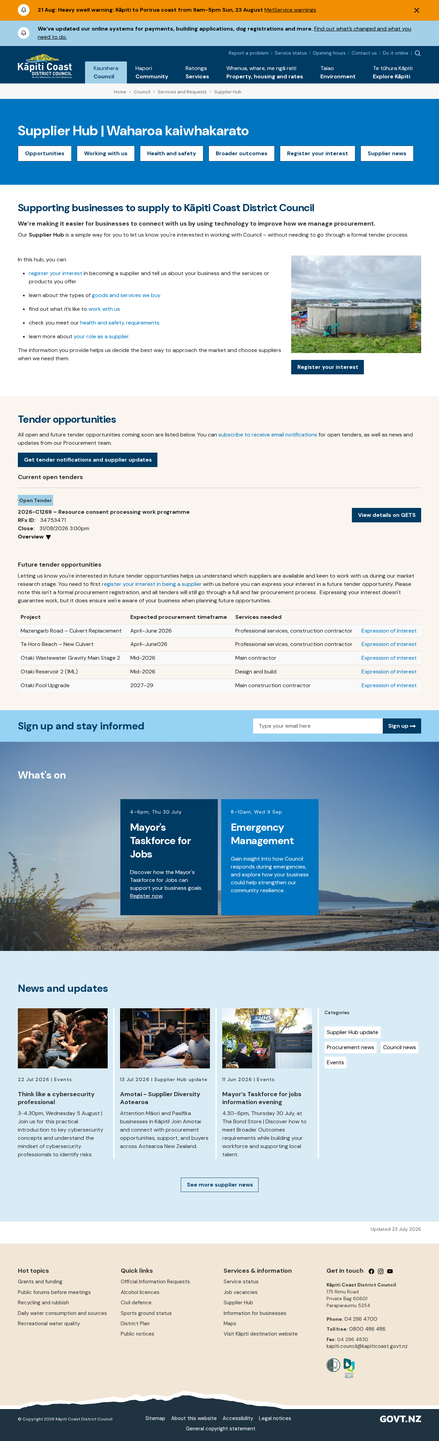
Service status (291, 53)
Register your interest (317, 153)
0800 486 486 (367, 1329)
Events (335, 1062)
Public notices (137, 1333)
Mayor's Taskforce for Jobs (160, 840)
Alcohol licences (140, 1292)
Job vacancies (241, 1292)
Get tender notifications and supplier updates (88, 459)
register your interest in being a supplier (152, 584)
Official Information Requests (155, 1281)
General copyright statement (221, 1428)
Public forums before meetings (54, 1292)
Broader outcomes (242, 153)
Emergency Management (262, 833)
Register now (146, 895)
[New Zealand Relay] (347, 1368)
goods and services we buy (126, 295)
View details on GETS (387, 515)
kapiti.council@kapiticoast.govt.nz (367, 1346)
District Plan (135, 1323)
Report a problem (249, 53)
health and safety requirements (119, 322)
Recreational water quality (49, 1323)
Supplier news (387, 153)
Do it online (395, 53)
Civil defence (136, 1302)
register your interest (55, 273)
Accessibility (238, 1418)
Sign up (399, 725)
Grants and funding (40, 1281)
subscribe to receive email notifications (267, 434)
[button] (106, 72)
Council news (399, 1047)
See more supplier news (220, 1184)
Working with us (106, 153)
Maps (230, 1323)
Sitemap (155, 1418)
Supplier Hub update (352, 1032)
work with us (104, 309)
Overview (31, 536)
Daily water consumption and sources (62, 1313)
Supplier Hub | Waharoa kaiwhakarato (133, 130)
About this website (194, 1418)
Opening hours (329, 53)
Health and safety (171, 153)
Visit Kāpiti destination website (261, 1333)
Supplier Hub (238, 1302)
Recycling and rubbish (43, 1302)
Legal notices (275, 1418)
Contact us (364, 53)
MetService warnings (290, 9)
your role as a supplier (101, 336)
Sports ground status (146, 1313)
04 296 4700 (360, 1319)
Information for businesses (255, 1313)
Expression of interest (389, 630)
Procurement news (350, 1047)
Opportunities (44, 153)
